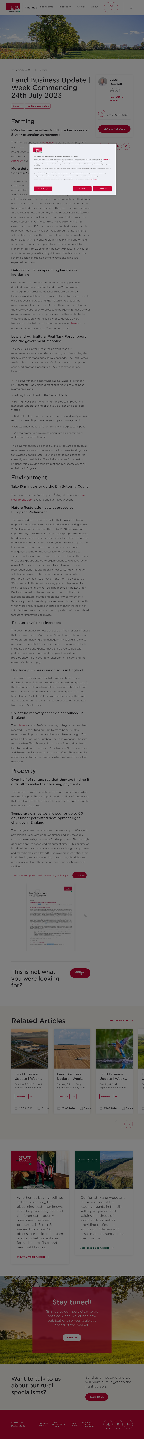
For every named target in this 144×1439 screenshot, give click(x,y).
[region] (72, 169)
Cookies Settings (43, 188)
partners (106, 159)
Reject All (82, 188)
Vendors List (37, 182)
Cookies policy (95, 179)
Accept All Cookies (102, 188)
